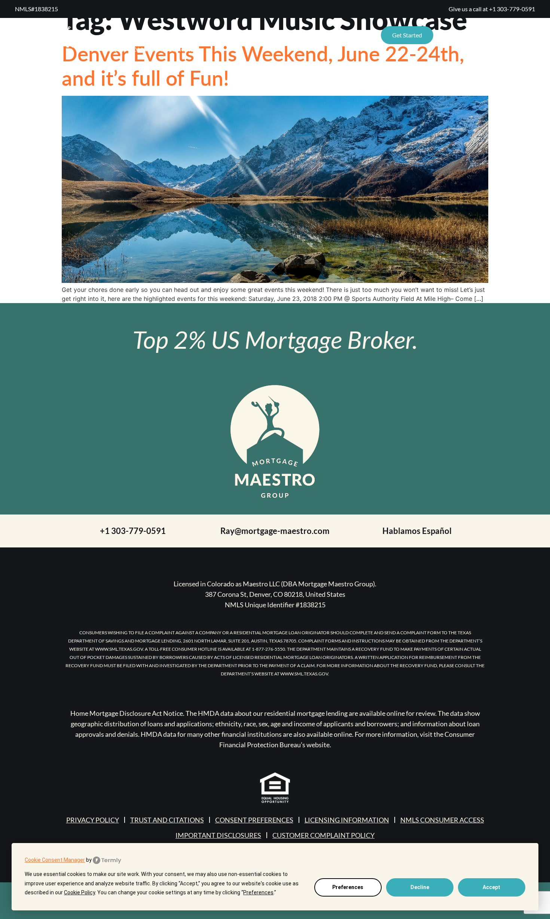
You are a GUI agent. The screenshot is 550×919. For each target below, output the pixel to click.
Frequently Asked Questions (147, 49)
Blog (249, 35)
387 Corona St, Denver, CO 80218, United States (275, 594)
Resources (118, 35)
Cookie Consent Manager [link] (55, 860)
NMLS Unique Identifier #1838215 (275, 605)
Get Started (407, 35)
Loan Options (336, 35)
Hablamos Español (417, 531)
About (216, 35)
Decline (419, 887)
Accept (491, 887)
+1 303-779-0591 (512, 8)
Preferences (347, 887)
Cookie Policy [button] (79, 892)
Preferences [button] (258, 892)
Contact (286, 35)
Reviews (178, 35)
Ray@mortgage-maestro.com (275, 531)
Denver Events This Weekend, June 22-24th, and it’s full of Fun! (263, 65)
